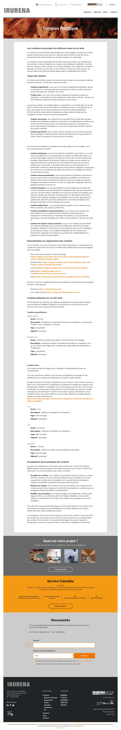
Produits (46, 695)
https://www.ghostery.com (49, 289)
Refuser (63, 727)
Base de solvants (50, 698)
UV (45, 710)
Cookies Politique (78, 726)
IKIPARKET (64, 700)
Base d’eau (48, 700)
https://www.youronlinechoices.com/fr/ (64, 292)
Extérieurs (48, 707)
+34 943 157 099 (62, 4)
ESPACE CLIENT (77, 4)
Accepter (58, 727)
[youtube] (13, 705)
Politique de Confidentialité (84, 661)
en (113, 4)
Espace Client (110, 714)
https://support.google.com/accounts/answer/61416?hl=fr (63, 268)
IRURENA (63, 695)
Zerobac (47, 705)
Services (46, 713)
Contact (46, 718)
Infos (45, 715)
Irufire (46, 702)
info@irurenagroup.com (45, 4)
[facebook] (10, 705)
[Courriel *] (64, 645)
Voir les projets (60, 569)
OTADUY (63, 698)
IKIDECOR (64, 702)
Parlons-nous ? (60, 606)
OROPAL (63, 705)
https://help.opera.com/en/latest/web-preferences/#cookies (63, 277)
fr (116, 4)
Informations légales (108, 712)
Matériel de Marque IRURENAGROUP (103, 709)
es (111, 4)
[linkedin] (8, 705)
